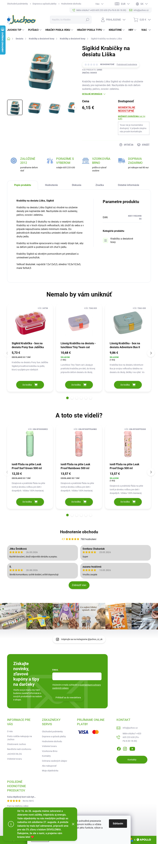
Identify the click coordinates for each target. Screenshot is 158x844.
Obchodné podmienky (17, 3)
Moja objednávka (50, 770)
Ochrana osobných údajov (54, 761)
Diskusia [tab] (76, 185)
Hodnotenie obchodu (71, 3)
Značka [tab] (100, 185)
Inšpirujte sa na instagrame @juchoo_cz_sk (81, 639)
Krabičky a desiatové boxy (121, 240)
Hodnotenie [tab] (51, 185)
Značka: (89, 73)
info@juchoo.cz (130, 728)
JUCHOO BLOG (14, 754)
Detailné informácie (92, 94)
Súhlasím (118, 823)
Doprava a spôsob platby (44, 3)
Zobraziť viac (79, 585)
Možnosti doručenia (131, 117)
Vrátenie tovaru (14, 759)
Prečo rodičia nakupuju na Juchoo (19, 738)
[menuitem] (16, 30)
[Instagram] (125, 748)
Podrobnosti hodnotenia (127, 64)
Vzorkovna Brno (49, 751)
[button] (67, 398)
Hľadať (87, 19)
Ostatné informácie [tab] (128, 185)
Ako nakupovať (49, 766)
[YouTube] (132, 748)
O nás (10, 731)
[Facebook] (118, 748)
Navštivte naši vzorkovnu (19, 749)
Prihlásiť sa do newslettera (68, 697)
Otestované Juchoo (16, 744)
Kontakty (46, 756)
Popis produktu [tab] (22, 185)
